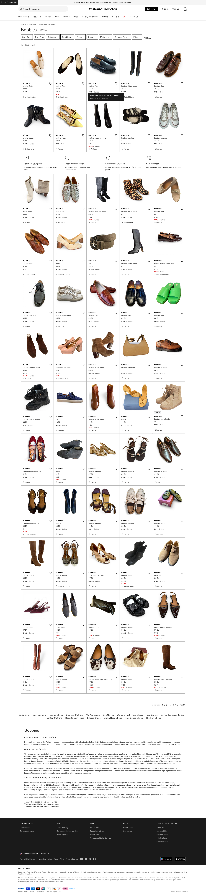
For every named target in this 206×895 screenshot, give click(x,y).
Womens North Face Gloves (130, 714)
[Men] (61, 17)
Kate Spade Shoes (134, 717)
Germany (49, 892)
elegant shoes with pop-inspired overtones (123, 742)
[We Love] (121, 17)
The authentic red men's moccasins (40, 801)
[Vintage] (110, 17)
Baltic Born (24, 714)
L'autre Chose (56, 714)
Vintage (104, 17)
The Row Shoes (153, 717)
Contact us (127, 831)
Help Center (128, 827)
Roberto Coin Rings (74, 717)
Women (48, 17)
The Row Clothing (53, 717)
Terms (56, 859)
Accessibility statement (28, 859)
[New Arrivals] (31, 17)
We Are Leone (93, 714)
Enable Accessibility (9, 2)
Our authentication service (67, 831)
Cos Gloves (108, 714)
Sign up (175, 9)
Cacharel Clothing (74, 714)
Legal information (45, 859)
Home (23, 24)
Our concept (25, 827)
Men (57, 17)
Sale (124, 17)
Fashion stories (162, 841)
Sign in (165, 9)
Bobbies (32, 24)
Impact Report (162, 834)
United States (40, 892)
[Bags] (80, 17)
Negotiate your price (33, 163)
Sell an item (151, 9)
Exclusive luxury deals (115, 163)
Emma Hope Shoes (113, 717)
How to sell (94, 827)
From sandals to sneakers (165, 768)
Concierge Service (27, 831)
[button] (185, 9)
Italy (60, 892)
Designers (37, 17)
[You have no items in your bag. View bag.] (185, 9)
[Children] (71, 17)
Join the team (162, 838)
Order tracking (62, 827)
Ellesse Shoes (93, 717)
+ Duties (95, 92)
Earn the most (152, 163)
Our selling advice (97, 831)
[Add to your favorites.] (50, 83)
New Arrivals (23, 17)
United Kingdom (29, 892)
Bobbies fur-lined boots (170, 787)
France (20, 892)
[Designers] (43, 17)
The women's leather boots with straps (41, 806)
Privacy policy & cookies (69, 859)
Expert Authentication (74, 163)
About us (160, 827)
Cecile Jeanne (39, 714)
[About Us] (140, 17)
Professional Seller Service (100, 838)
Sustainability (162, 831)
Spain (55, 892)
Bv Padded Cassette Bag (172, 714)
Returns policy (62, 834)
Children (66, 17)
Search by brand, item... (32, 9)
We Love (115, 17)
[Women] (53, 17)
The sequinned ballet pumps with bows (41, 804)
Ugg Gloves (152, 714)
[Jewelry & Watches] (99, 17)
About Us (134, 17)
